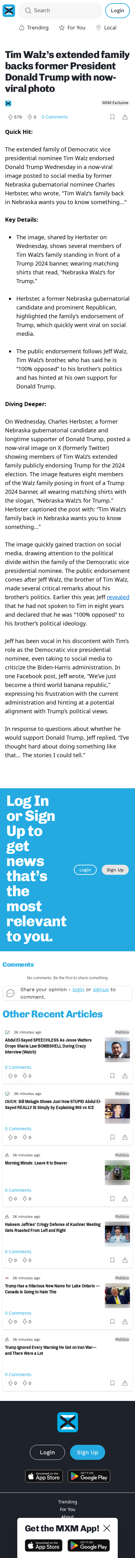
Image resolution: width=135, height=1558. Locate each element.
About (67, 1517)
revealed (118, 597)
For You (67, 1509)
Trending (67, 1502)
